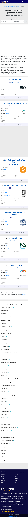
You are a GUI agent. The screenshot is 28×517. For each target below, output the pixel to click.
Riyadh (2, 476)
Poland (16, 478)
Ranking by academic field (14, 19)
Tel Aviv (24, 294)
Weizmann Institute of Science (14, 185)
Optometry (13, 6)
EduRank (20, 15)
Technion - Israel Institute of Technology (14, 214)
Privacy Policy (17, 516)
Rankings (20, 97)
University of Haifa (14, 265)
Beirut (2, 482)
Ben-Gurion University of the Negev (14, 161)
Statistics (6, 97)
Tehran (2, 478)
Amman (3, 480)
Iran (16, 476)
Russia (16, 480)
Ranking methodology (7, 511)
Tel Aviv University (14, 80)
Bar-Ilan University (14, 238)
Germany (17, 482)
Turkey (16, 474)
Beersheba (8, 296)
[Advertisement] (14, 41)
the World (6, 89)
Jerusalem (3, 296)
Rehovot (15, 296)
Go (26, 21)
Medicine (6, 6)
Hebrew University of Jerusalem (14, 103)
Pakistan (17, 485)
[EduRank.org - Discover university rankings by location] (4, 1)
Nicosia (3, 485)
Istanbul (3, 474)
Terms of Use (10, 516)
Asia (18, 6)
